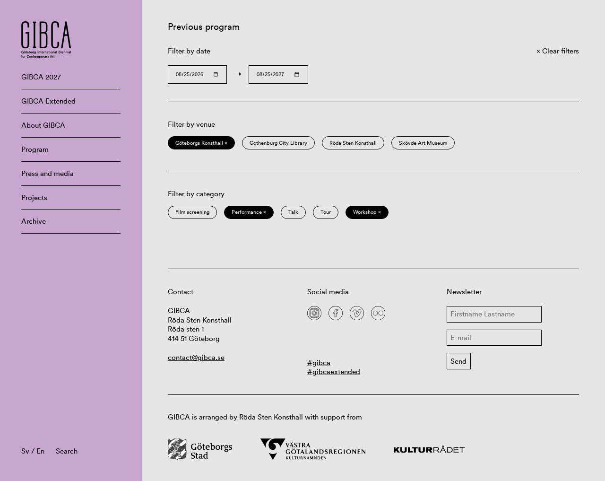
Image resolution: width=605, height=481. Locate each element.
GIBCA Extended (48, 100)
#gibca (318, 362)
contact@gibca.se (196, 357)
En (40, 450)
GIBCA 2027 (41, 76)
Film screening (192, 212)
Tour (325, 212)
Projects (34, 197)
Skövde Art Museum (423, 143)
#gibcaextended (333, 371)
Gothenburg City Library (278, 143)
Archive (33, 221)
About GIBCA (43, 125)
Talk (293, 212)
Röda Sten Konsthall (353, 143)
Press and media (47, 173)
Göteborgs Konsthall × (201, 143)
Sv (25, 450)
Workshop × (367, 212)
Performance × (249, 212)
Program (35, 149)
